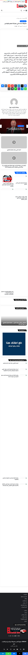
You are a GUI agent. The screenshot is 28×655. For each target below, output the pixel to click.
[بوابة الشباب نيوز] (22, 6)
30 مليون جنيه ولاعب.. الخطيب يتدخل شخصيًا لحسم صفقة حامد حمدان (15, 129)
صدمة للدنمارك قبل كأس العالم (21, 183)
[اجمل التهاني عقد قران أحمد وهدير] (23, 365)
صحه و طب (24, 616)
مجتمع (26, 621)
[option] (14, 126)
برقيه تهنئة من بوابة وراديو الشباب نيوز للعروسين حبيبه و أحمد (9, 376)
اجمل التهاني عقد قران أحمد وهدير (10, 363)
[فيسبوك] (25, 85)
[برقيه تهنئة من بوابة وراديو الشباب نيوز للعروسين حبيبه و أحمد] (23, 425)
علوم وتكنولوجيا (24, 618)
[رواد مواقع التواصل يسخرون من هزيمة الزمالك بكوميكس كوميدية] (7, 239)
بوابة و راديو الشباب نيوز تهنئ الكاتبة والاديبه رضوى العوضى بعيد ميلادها (10, 484)
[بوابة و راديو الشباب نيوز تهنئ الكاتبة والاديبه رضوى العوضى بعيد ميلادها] (23, 534)
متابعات (25, 610)
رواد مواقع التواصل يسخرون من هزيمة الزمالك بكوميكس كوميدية (7, 293)
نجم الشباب (24, 600)
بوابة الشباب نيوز (14, 107)
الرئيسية (24, 18)
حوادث (25, 612)
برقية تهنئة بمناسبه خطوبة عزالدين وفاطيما (10, 478)
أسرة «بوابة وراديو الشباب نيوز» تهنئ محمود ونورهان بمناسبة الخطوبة (10, 370)
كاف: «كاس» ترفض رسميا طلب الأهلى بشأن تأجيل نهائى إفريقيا (21, 198)
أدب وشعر (25, 602)
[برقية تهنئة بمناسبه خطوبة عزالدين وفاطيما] (23, 479)
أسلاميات (25, 594)
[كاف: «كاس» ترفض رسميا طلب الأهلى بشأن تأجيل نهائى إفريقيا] (21, 191)
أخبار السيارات (24, 607)
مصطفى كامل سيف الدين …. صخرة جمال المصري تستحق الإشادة (14, 323)
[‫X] (22, 85)
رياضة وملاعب (19, 18)
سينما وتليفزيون (24, 605)
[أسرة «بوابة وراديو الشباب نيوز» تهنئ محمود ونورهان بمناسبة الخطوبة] (23, 371)
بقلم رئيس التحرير (14, 645)
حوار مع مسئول (24, 596)
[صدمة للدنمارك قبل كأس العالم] (21, 178)
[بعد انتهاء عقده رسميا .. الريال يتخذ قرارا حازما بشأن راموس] (7, 178)
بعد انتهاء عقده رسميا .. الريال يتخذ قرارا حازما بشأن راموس (7, 185)
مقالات (25, 598)
